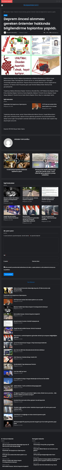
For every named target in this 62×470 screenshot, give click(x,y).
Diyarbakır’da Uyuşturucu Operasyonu (15, 104)
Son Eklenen (31, 282)
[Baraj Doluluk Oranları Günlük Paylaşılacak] (50, 191)
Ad (5, 255)
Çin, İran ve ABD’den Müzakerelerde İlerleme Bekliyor (29, 350)
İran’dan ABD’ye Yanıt (20, 371)
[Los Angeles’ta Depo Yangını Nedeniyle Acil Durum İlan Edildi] (8, 381)
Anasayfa (7, 12)
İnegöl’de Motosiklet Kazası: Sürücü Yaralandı (11, 217)
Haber (12, 12)
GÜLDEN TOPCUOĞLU (12, 32)
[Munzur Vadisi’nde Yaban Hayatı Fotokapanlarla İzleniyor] (12, 191)
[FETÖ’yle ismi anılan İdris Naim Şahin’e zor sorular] (36, 106)
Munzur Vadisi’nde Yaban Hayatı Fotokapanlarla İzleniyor (11, 199)
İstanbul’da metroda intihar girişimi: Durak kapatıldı (29, 400)
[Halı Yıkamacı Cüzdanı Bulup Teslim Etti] (8, 359)
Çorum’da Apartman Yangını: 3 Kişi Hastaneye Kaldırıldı (49, 218)
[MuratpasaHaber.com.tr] (31, 5)
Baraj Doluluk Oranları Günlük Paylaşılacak (48, 198)
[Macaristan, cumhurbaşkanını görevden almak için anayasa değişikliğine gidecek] (31, 210)
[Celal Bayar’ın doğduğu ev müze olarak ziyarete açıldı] (8, 417)
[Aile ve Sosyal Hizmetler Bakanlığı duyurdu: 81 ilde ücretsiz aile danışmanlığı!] (8, 290)
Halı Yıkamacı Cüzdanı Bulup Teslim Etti (25, 357)
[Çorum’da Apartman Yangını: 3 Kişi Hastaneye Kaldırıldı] (50, 210)
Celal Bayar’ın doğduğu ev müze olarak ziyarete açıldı (29, 414)
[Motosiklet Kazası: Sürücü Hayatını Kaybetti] (31, 191)
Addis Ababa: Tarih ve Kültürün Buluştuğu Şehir (27, 386)
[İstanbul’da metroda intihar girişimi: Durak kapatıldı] (8, 402)
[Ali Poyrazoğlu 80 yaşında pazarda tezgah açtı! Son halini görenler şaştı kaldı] (8, 424)
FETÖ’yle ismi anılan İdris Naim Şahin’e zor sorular (25, 1)
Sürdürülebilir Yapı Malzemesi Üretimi (25, 364)
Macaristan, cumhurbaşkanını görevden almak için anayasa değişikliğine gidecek (31, 219)
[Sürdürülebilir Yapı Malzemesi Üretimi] (8, 367)
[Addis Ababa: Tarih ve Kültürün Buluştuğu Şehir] (8, 388)
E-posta (6, 261)
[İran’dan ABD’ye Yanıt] (8, 374)
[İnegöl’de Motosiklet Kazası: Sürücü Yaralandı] (12, 210)
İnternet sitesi (35, 261)
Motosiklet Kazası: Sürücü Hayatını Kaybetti (30, 198)
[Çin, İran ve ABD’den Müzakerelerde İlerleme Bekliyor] (8, 352)
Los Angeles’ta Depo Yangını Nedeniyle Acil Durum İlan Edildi (31, 378)
